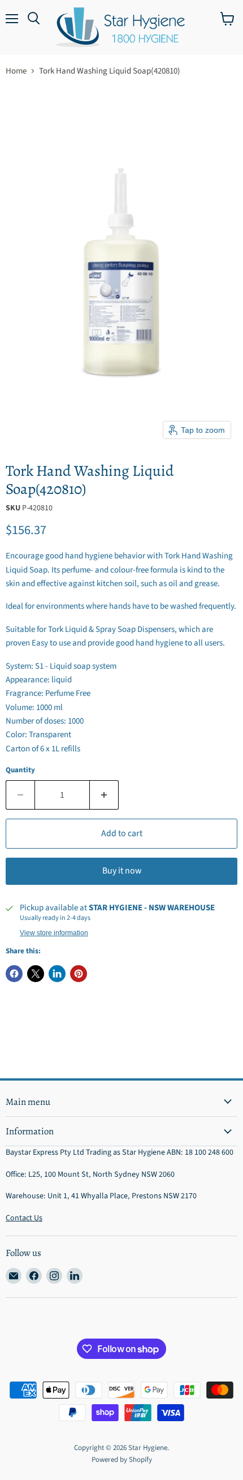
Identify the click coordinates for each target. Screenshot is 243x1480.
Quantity (20, 770)
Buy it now (121, 870)
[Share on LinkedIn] (57, 973)
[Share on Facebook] (14, 973)
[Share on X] (35, 973)
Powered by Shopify (122, 1460)
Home (16, 71)
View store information (54, 933)
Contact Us (24, 1218)
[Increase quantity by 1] (104, 795)
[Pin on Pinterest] (78, 973)
